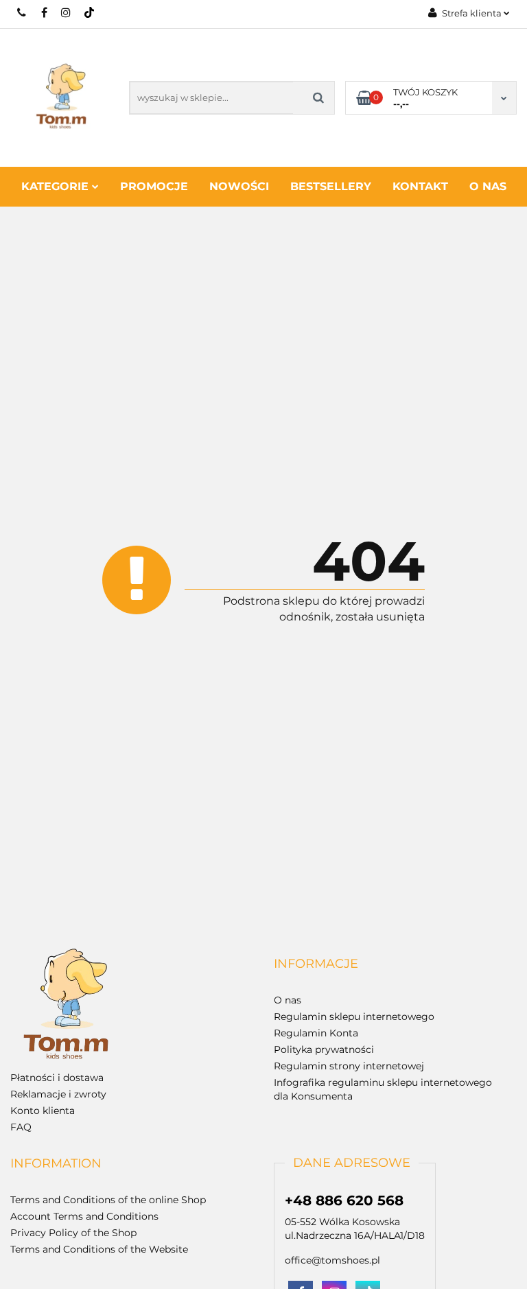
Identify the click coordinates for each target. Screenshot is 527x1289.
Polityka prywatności (324, 1049)
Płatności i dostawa (57, 1077)
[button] (316, 964)
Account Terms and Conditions (84, 1216)
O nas (487, 186)
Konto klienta (42, 1110)
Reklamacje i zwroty (58, 1094)
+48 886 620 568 (22, 12)
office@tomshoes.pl (332, 1260)
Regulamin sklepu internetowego (354, 1016)
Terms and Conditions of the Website (99, 1249)
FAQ (21, 1127)
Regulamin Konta (316, 1033)
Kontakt (420, 186)
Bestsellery (330, 186)
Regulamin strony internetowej (349, 1066)
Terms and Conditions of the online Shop (108, 1200)
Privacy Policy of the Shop (73, 1233)
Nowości (239, 186)
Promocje (154, 186)
